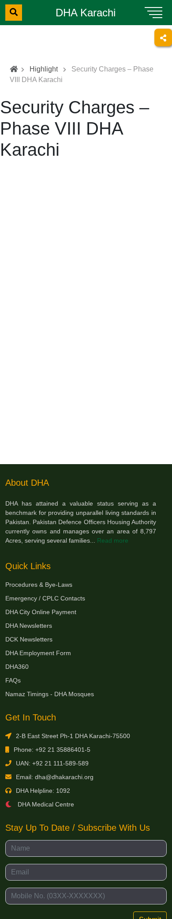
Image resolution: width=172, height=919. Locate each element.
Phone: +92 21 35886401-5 (52, 749)
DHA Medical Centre (45, 804)
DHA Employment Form (38, 652)
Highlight (44, 69)
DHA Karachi (86, 13)
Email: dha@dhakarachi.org (54, 776)
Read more (112, 540)
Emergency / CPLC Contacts (45, 598)
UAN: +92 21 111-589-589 (52, 763)
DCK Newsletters (28, 639)
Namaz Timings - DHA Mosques (49, 694)
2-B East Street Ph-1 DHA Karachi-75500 (73, 735)
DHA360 (17, 666)
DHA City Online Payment (40, 611)
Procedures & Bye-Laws (38, 584)
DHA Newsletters (28, 625)
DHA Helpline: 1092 (43, 790)
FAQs (13, 680)
